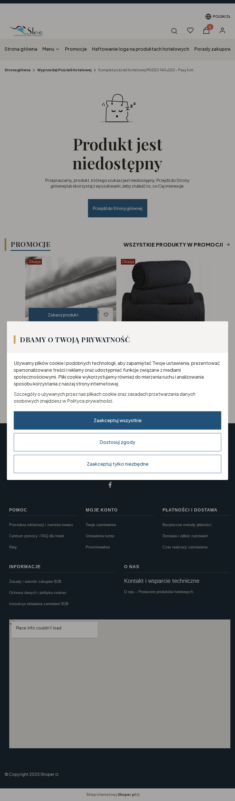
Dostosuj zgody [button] (117, 442)
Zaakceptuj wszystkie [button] (118, 420)
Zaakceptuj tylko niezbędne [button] (117, 463)
